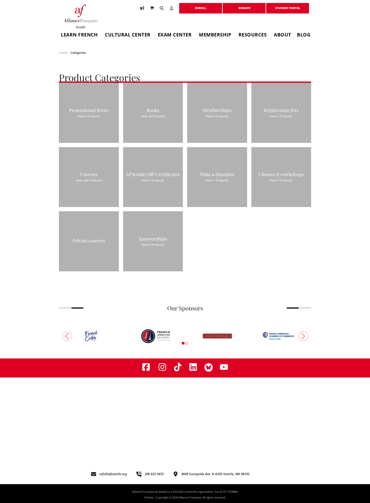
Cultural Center (128, 35)
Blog (303, 35)
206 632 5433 (154, 474)
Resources (253, 35)
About (282, 35)
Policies (149, 497)
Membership (215, 35)
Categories (78, 53)
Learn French (79, 35)
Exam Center (175, 35)
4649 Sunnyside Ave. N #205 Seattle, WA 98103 (215, 474)
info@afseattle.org (113, 474)
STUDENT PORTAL (287, 6)
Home (63, 53)
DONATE (244, 6)
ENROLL (200, 6)
